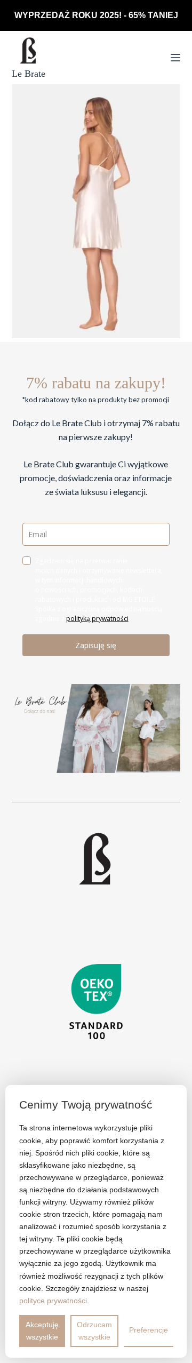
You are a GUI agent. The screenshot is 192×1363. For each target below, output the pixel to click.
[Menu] (175, 57)
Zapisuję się (95, 645)
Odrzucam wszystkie (94, 1330)
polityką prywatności (97, 618)
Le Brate (28, 73)
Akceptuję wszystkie (42, 1330)
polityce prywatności (53, 1300)
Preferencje (148, 1330)
